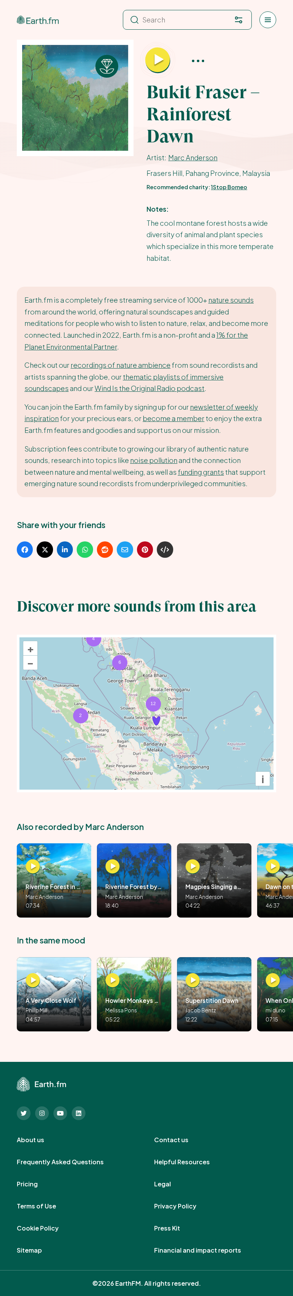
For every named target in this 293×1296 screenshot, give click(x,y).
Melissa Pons (121, 1010)
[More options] (198, 60)
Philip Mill (36, 1010)
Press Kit (175, 1228)
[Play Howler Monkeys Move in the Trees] (112, 980)
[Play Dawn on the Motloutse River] (273, 867)
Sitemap (38, 1250)
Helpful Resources (190, 1162)
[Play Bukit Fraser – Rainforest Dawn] (158, 60)
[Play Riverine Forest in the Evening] (33, 867)
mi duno (275, 1010)
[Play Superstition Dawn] (192, 980)
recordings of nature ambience (121, 365)
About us (39, 1139)
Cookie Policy (46, 1228)
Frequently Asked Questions (69, 1162)
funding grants (201, 472)
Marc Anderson (192, 157)
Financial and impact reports (206, 1250)
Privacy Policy (183, 1206)
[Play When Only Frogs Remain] (273, 980)
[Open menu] (267, 19)
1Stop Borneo (229, 187)
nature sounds (231, 299)
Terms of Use (45, 1206)
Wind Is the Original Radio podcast (149, 388)
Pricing (36, 1184)
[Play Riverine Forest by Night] (112, 867)
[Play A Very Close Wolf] (33, 980)
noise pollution (153, 460)
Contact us (179, 1139)
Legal (171, 1184)
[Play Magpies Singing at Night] (192, 867)
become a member (173, 418)
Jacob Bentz (200, 1010)
